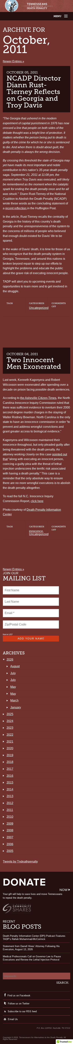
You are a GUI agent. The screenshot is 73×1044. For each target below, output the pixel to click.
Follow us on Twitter (18, 1003)
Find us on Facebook (18, 995)
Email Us (13, 1019)
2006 (10, 844)
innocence (36, 531)
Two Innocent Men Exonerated (34, 363)
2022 (10, 734)
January (15, 707)
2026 (10, 659)
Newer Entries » (13, 61)
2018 (10, 762)
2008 (10, 830)
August (15, 666)
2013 (10, 796)
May (13, 686)
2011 (10, 810)
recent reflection (16, 208)
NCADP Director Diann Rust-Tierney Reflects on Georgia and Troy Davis (34, 91)
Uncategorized (38, 307)
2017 (10, 768)
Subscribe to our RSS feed (22, 1011)
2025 (10, 714)
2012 (10, 803)
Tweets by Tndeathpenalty (20, 861)
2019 (10, 755)
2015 (10, 782)
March (14, 700)
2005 (10, 850)
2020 (10, 748)
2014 (10, 789)
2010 (10, 816)
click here (37, 501)
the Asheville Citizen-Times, (38, 398)
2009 (10, 823)
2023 (10, 727)
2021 (10, 741)
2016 (10, 775)
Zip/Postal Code (15, 622)
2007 (10, 837)
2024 (10, 721)
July (13, 673)
